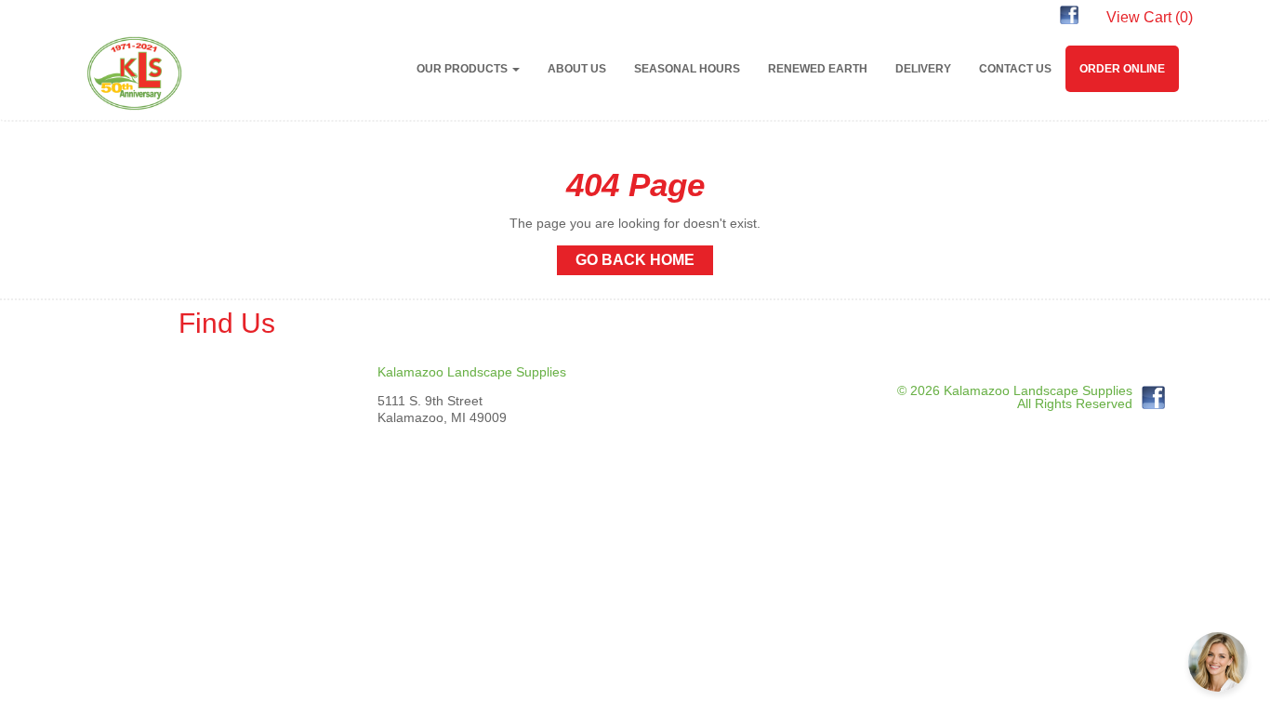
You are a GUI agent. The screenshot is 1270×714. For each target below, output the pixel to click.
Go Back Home (635, 260)
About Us (577, 68)
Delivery (923, 68)
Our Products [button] (463, 68)
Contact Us (1015, 68)
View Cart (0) (1149, 17)
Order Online (1122, 68)
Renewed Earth (817, 68)
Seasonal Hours (687, 68)
